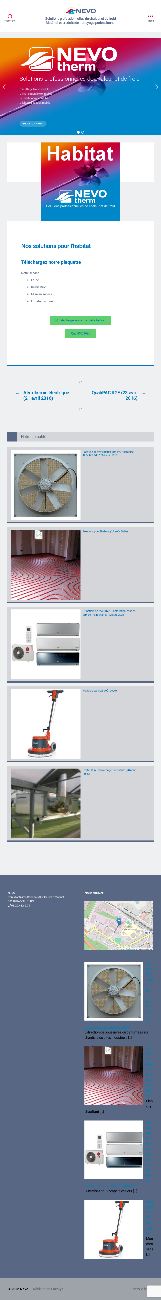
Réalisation (48, 1289)
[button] (4, 87)
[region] (80, 86)
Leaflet (121, 949)
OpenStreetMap (130, 949)
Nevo (24, 1289)
